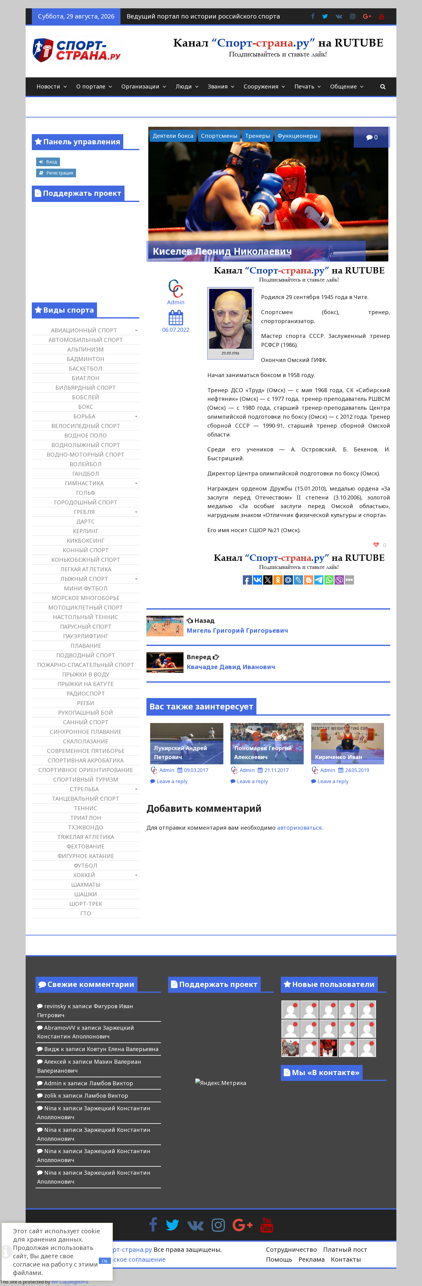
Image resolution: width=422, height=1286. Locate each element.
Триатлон (85, 817)
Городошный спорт (85, 502)
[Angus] (328, 1009)
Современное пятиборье (85, 750)
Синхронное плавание (85, 731)
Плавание (85, 645)
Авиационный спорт (84, 330)
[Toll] (366, 1009)
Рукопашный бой (85, 712)
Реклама (311, 1259)
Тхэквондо (85, 827)
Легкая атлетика (85, 569)
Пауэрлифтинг (85, 636)
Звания (218, 86)
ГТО (85, 913)
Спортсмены (219, 135)
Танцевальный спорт (85, 798)
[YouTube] (266, 1224)
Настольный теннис (85, 617)
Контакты (346, 1259)
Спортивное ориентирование (85, 770)
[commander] (366, 1028)
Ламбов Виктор (111, 1083)
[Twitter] (172, 1224)
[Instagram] (218, 1224)
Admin (175, 302)
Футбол (85, 865)
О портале (90, 86)
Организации (140, 86)
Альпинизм (85, 349)
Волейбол (86, 464)
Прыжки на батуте (85, 684)
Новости (48, 86)
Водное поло (85, 435)
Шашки (85, 894)
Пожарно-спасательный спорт (85, 664)
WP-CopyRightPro (69, 1282)
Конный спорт (86, 550)
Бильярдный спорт (85, 387)
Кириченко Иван (338, 757)
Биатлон (85, 378)
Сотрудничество (291, 1249)
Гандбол (85, 473)
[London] (309, 1009)
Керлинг (85, 531)
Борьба (84, 416)
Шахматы (85, 884)
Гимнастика (84, 483)
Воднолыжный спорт (85, 445)
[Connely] (328, 1028)
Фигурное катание (85, 856)
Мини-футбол (86, 588)
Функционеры (298, 135)
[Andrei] (366, 1047)
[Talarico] (347, 1009)
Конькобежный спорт (85, 559)
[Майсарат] (328, 1047)
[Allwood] (290, 1009)
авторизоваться (299, 827)
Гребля (84, 512)
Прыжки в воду (85, 674)
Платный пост (345, 1249)
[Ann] (309, 1028)
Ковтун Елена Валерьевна (122, 1049)
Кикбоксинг (85, 540)
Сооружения (261, 86)
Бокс (85, 406)
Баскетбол (85, 368)
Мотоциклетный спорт (85, 607)
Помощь (279, 1259)
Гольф (85, 492)
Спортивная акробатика (86, 760)
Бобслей (85, 397)
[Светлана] (347, 1028)
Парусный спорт (86, 626)
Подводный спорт (85, 655)
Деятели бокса (173, 135)
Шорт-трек (85, 903)
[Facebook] (153, 1224)
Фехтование (85, 846)
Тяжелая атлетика (85, 836)
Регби (85, 703)
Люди (183, 86)
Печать (304, 86)
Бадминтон (85, 359)
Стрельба (84, 789)
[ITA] (309, 1047)
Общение (343, 86)
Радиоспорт (85, 693)
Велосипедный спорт (85, 425)
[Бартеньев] (347, 1047)
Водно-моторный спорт (85, 454)
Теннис (85, 808)
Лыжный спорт (84, 578)
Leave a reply (172, 781)
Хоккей (84, 875)
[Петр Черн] (290, 1028)
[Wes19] (290, 1047)
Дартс (85, 521)
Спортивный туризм (85, 779)
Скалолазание (85, 741)
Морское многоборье (86, 598)
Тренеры (257, 135)
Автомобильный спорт (86, 339)
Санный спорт (85, 722)
